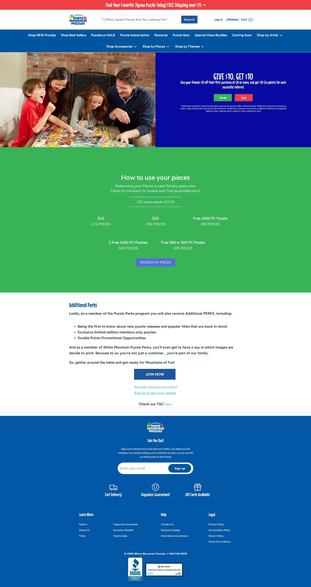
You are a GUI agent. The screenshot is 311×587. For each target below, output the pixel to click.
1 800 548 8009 (177, 553)
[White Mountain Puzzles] (78, 19)
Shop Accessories (119, 46)
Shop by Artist (268, 35)
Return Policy (216, 535)
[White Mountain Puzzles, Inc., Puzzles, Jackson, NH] (135, 570)
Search (83, 524)
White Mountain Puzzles (150, 553)
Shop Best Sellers (73, 35)
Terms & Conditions (220, 541)
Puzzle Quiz (181, 35)
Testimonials (120, 535)
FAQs (82, 535)
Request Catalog (170, 530)
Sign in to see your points (155, 393)
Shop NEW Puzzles (42, 35)
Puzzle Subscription (134, 35)
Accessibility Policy (220, 530)
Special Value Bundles (211, 35)
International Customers (174, 535)
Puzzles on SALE (103, 35)
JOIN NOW (154, 374)
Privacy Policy (216, 524)
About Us (84, 530)
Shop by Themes (187, 46)
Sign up (179, 468)
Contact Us (167, 524)
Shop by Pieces (154, 46)
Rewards (161, 35)
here (168, 404)
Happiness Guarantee (125, 524)
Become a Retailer (123, 530)
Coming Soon (242, 35)
